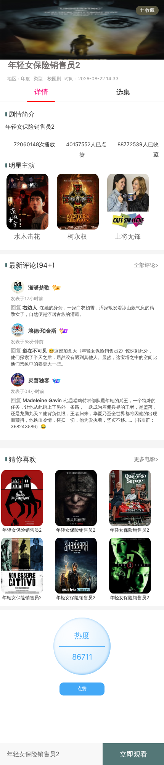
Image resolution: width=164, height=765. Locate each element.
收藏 (149, 10)
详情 (41, 91)
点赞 (82, 688)
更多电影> (146, 459)
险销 (34, 126)
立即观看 (133, 754)
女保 (22, 126)
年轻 (11, 126)
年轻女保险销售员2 (22, 530)
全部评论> (146, 265)
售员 (45, 126)
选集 (123, 91)
